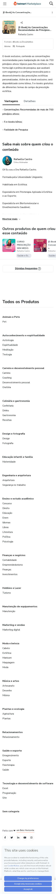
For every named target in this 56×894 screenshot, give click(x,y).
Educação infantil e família (17, 457)
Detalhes (30, 101)
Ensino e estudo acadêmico (18, 498)
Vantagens (11, 101)
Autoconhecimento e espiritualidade (23, 335)
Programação (9, 793)
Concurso (7, 503)
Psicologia (7, 541)
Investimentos (9, 574)
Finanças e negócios (13, 555)
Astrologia (8, 340)
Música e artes (10, 681)
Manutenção (8, 611)
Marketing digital (11, 629)
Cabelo (6, 648)
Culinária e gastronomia (16, 401)
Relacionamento (10, 737)
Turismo (6, 592)
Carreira (6, 373)
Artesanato (8, 685)
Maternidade (9, 461)
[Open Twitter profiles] (11, 838)
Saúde (5, 769)
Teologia (7, 354)
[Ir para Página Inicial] (27, 3)
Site (4, 797)
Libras (5, 527)
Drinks (5, 410)
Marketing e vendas (13, 625)
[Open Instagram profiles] (31, 838)
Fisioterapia (8, 765)
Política (6, 536)
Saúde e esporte (12, 750)
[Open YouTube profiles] (25, 838)
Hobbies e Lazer (11, 588)
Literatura (7, 532)
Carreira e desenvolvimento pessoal (23, 368)
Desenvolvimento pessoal (16, 382)
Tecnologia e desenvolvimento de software (27, 783)
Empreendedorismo (12, 564)
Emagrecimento (10, 755)
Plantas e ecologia (13, 709)
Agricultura (8, 713)
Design (6, 438)
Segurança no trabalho (14, 485)
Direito (6, 508)
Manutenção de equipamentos (19, 606)
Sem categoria (10, 811)
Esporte (6, 760)
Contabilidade (9, 560)
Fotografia (7, 443)
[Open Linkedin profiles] (18, 838)
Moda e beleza (10, 643)
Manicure (7, 657)
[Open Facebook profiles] (5, 838)
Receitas (7, 420)
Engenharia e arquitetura (16, 475)
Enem (5, 517)
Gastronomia (9, 415)
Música (6, 695)
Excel (5, 788)
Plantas (6, 718)
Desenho (7, 690)
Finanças (6, 569)
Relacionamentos (12, 732)
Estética (6, 653)
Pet (4, 321)
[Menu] (4, 3)
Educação (7, 513)
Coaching (6, 377)
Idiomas (6, 522)
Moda (5, 667)
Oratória (6, 387)
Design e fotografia (13, 433)
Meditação (7, 349)
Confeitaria (7, 405)
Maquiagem (8, 662)
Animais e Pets (11, 317)
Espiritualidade (10, 345)
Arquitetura (8, 480)
